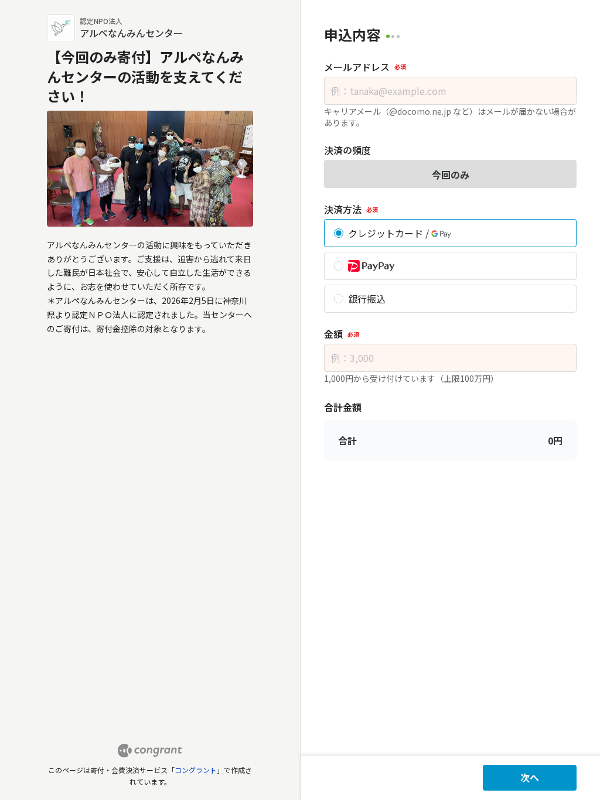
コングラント (196, 770)
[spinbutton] (450, 358)
